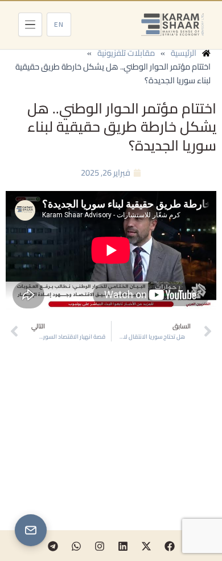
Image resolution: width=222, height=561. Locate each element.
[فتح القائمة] (30, 24)
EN (59, 24)
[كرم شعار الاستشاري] (172, 24)
